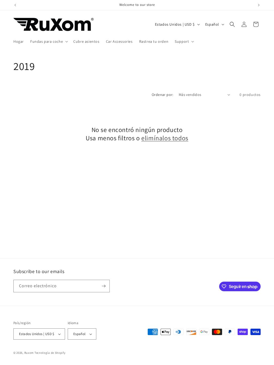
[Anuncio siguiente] (259, 5)
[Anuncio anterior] (15, 5)
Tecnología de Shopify (50, 353)
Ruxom (29, 353)
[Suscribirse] (103, 286)
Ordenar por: (162, 94)
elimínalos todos (164, 138)
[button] (48, 41)
